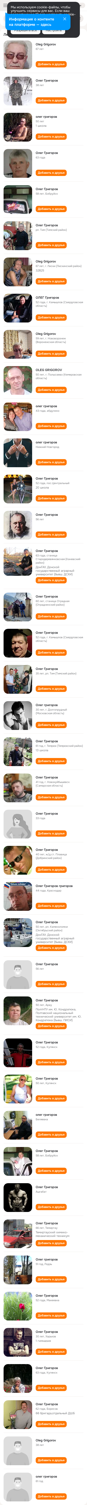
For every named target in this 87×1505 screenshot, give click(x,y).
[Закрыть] (64, 19)
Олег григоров (47, 705)
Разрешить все (25, 30)
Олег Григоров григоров (54, 886)
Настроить (54, 30)
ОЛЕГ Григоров (47, 298)
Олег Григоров (47, 80)
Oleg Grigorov (46, 44)
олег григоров (46, 117)
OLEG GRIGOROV (49, 370)
